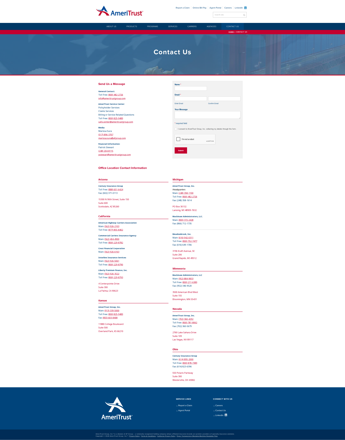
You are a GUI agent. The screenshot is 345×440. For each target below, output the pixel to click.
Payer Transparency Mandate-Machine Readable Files (197, 436)
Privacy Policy (134, 436)
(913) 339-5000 (111, 310)
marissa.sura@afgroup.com (112, 138)
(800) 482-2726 (115, 94)
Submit (181, 150)
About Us (111, 26)
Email (178, 94)
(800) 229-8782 (115, 242)
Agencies (211, 26)
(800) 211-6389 (189, 282)
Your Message (181, 109)
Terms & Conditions (148, 436)
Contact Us (232, 26)
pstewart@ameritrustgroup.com (114, 154)
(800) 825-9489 (115, 118)
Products (131, 26)
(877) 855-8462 (115, 229)
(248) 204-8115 (105, 151)
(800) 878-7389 (189, 363)
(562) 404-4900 (111, 239)
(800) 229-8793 (115, 277)
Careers (228, 7)
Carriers (192, 26)
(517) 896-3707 (105, 134)
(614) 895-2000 (186, 359)
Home (231, 32)
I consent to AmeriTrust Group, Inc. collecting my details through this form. (206, 129)
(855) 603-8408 (110, 317)
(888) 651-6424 (115, 189)
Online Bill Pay (199, 7)
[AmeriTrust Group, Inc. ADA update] (120, 11)
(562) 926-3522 (111, 273)
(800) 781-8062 (189, 322)
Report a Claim (183, 7)
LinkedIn (239, 7)
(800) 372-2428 (186, 220)
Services (172, 26)
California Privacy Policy (166, 436)
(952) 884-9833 (186, 278)
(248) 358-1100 (186, 193)
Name (178, 84)
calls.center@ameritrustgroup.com (115, 121)
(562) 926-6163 (111, 251)
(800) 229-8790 (115, 264)
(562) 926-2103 (111, 226)
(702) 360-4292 (186, 319)
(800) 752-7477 (189, 241)
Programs (152, 26)
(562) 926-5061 (111, 261)
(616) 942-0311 (186, 237)
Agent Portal (215, 7)
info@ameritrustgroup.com (111, 98)
